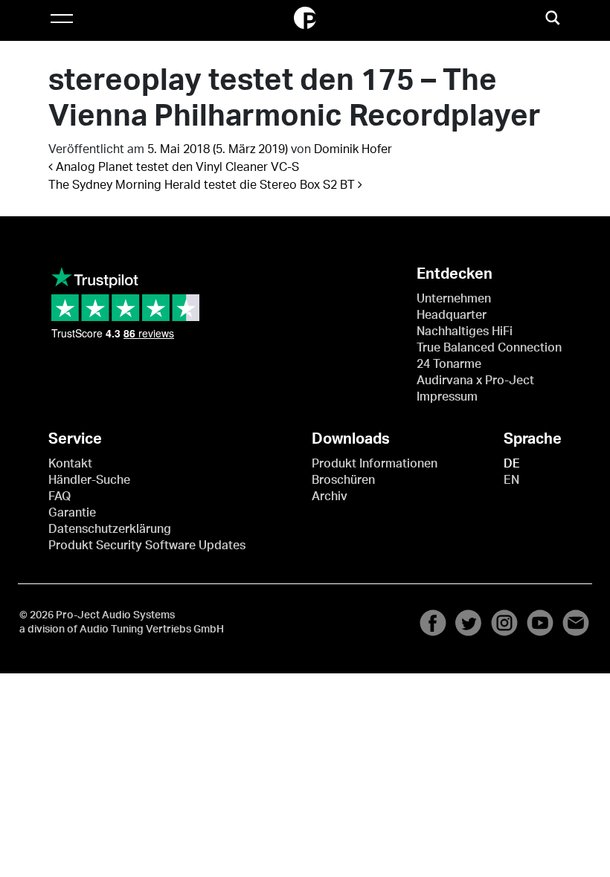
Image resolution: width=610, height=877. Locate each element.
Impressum (447, 397)
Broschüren (343, 480)
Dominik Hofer (353, 149)
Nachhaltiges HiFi (465, 331)
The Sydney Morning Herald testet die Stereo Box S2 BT (203, 185)
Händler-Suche (89, 480)
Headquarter (452, 315)
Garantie (72, 513)
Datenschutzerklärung (109, 529)
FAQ (59, 496)
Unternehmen (454, 299)
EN (511, 480)
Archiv (329, 496)
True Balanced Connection (489, 348)
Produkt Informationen (374, 464)
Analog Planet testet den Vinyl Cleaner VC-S (176, 167)
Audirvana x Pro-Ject (475, 380)
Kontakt (70, 464)
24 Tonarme (449, 364)
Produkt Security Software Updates (146, 545)
